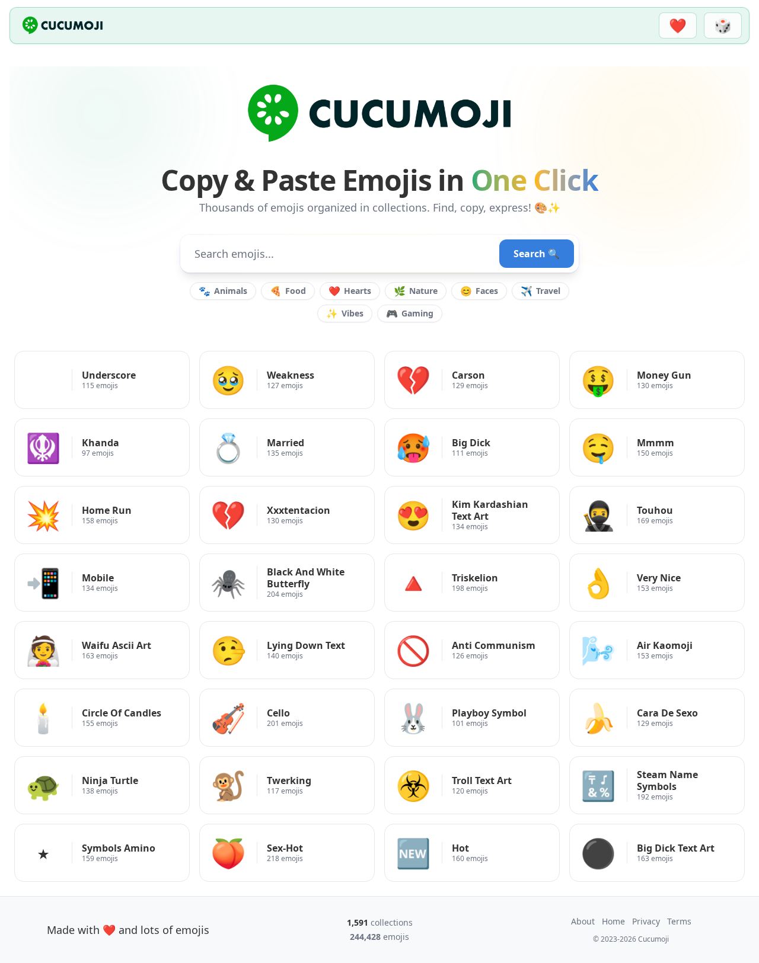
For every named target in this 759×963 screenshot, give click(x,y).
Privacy (646, 921)
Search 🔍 (537, 253)
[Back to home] (62, 25)
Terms (679, 921)
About (583, 921)
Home (613, 921)
